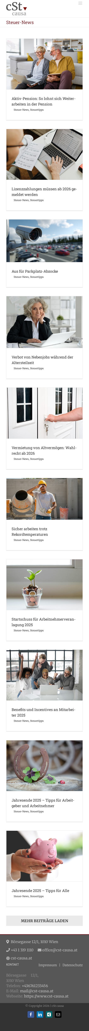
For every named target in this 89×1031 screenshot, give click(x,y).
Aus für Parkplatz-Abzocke (44, 235)
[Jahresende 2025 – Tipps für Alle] (44, 856)
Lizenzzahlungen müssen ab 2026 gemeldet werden (44, 147)
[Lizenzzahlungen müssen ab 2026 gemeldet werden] (44, 154)
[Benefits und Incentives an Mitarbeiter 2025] (44, 675)
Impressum (47, 965)
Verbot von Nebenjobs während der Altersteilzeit (44, 314)
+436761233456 (35, 985)
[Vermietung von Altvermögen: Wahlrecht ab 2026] (44, 413)
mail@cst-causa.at (36, 991)
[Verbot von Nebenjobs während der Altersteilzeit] (44, 322)
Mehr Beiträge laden (44, 920)
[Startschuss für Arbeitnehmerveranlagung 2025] (44, 584)
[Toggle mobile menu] (80, 3)
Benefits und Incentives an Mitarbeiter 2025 (44, 670)
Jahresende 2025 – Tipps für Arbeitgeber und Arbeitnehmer (44, 758)
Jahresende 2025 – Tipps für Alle (44, 851)
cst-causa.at (21, 958)
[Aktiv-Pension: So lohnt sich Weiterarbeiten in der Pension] (44, 64)
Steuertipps (53, 73)
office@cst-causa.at (59, 950)
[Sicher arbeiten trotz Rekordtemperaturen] (44, 499)
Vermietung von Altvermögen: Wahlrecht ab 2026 (44, 406)
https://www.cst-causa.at (46, 996)
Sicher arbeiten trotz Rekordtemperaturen (44, 493)
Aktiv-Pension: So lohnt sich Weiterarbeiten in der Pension (44, 57)
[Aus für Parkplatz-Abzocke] (44, 240)
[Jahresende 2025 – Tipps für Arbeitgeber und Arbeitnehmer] (44, 765)
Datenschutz (73, 965)
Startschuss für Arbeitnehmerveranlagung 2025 (44, 579)
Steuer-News (37, 73)
